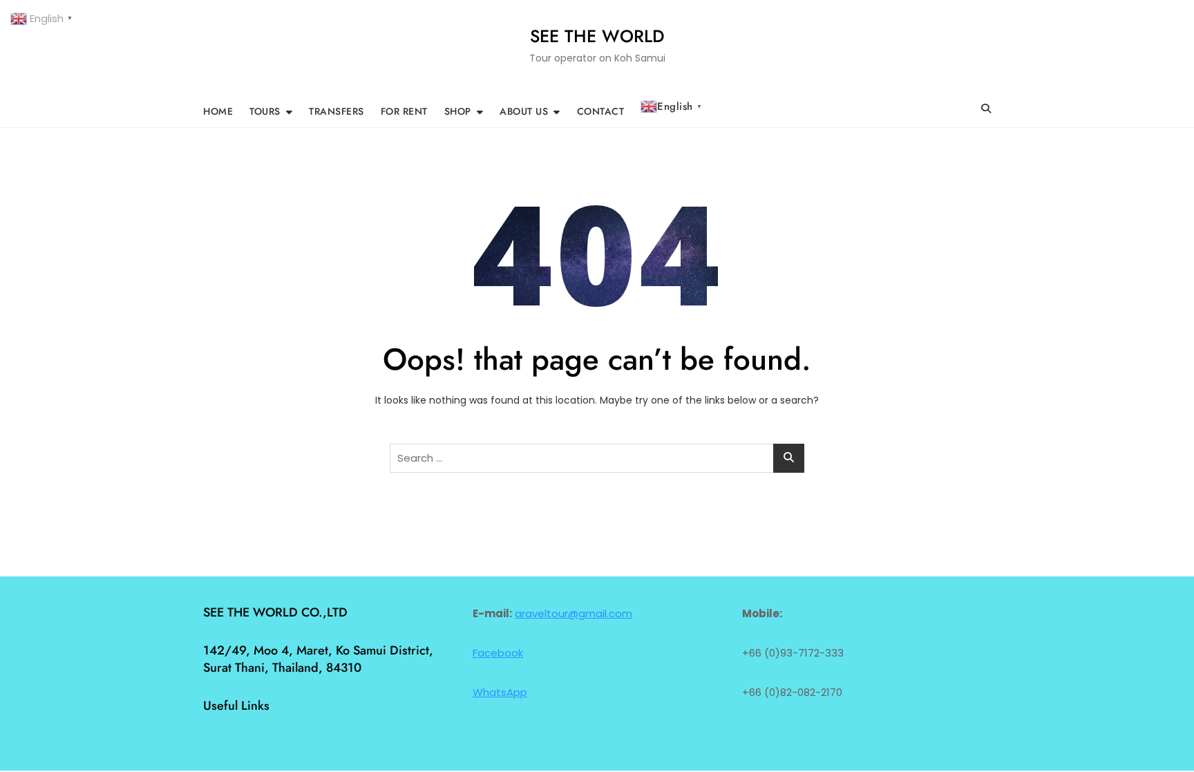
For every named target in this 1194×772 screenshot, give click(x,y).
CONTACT (601, 111)
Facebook (498, 653)
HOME (218, 111)
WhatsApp (500, 692)
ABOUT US (524, 111)
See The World (597, 35)
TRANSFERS (336, 111)
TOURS (265, 111)
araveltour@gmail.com (573, 613)
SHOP (457, 111)
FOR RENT (404, 111)
